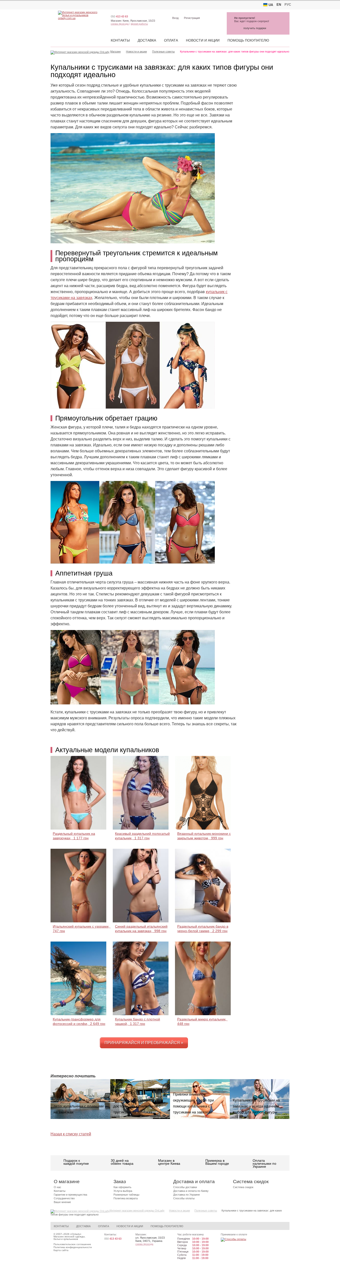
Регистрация (192, 17)
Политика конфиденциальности (73, 1247)
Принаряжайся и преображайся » (144, 1043)
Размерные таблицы (126, 1194)
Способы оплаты (184, 1198)
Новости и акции (203, 40)
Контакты (120, 40)
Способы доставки (185, 1187)
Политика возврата (125, 1198)
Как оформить (122, 1187)
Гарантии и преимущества (70, 1194)
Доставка (147, 40)
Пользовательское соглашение (72, 1244)
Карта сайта (61, 1250)
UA (271, 5)
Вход (175, 17)
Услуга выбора (122, 1190)
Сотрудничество (64, 1198)
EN (279, 4)
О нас (57, 1187)
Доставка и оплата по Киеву (191, 1190)
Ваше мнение (62, 1202)
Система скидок (243, 1187)
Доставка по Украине (186, 1194)
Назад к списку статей (71, 1134)
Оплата (171, 40)
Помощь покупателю (248, 40)
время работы (139, 23)
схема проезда (120, 23)
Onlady (76, 1234)
